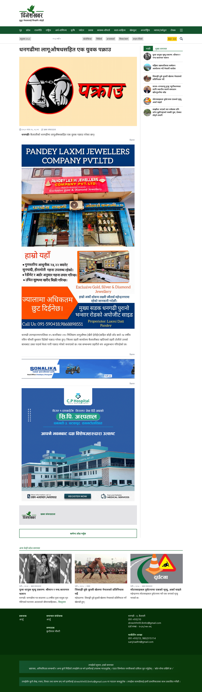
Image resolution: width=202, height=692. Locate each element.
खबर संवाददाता (48, 514)
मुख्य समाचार (161, 49)
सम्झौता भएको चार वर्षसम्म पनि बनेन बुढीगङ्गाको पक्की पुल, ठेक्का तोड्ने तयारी (167, 112)
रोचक (173, 30)
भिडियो (99, 39)
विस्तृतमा (62, 602)
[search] (181, 38)
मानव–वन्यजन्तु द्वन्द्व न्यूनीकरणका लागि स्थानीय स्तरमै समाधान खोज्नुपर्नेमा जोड (167, 89)
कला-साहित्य (120, 30)
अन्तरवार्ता (111, 39)
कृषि (73, 30)
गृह (20, 30)
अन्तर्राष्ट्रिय (145, 30)
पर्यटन (81, 30)
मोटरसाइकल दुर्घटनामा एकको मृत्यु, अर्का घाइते (155, 590)
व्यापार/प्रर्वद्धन (160, 30)
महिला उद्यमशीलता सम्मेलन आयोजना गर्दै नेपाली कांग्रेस (164, 67)
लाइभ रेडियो (138, 39)
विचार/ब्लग (123, 39)
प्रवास (90, 30)
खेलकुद (133, 30)
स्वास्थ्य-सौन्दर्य (103, 30)
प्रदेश (28, 30)
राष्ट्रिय (48, 30)
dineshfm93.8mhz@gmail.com (90, 681)
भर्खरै (148, 49)
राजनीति (38, 30)
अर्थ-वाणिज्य (61, 30)
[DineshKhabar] (31, 11)
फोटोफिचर (87, 39)
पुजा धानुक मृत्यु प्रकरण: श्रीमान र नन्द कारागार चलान (166, 56)
